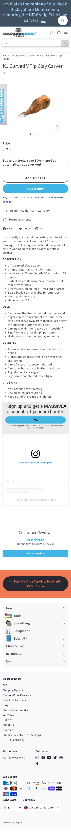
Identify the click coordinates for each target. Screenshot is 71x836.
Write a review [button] (35, 553)
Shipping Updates (13, 690)
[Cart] (59, 32)
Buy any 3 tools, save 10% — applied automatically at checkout (29, 162)
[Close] (65, 406)
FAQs (6, 685)
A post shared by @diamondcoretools (35, 499)
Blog (5, 705)
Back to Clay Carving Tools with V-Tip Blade (38, 583)
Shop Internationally (15, 710)
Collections (19, 55)
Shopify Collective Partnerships (22, 735)
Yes (35, 420)
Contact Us (10, 730)
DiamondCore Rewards (17, 695)
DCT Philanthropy (13, 740)
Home (6, 55)
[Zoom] (57, 126)
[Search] (65, 43)
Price (6, 143)
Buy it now (35, 189)
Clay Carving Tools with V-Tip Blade (32, 57)
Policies (7, 720)
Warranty (8, 715)
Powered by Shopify (12, 822)
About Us (8, 725)
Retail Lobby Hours (14, 700)
